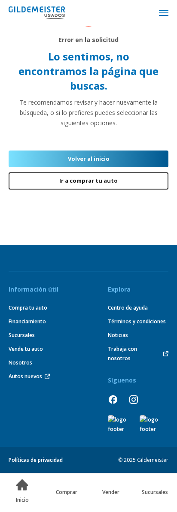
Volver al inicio (89, 159)
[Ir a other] (118, 424)
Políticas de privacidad (36, 460)
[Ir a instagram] (133, 399)
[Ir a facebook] (113, 399)
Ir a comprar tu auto (88, 180)
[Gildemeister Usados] (37, 12)
